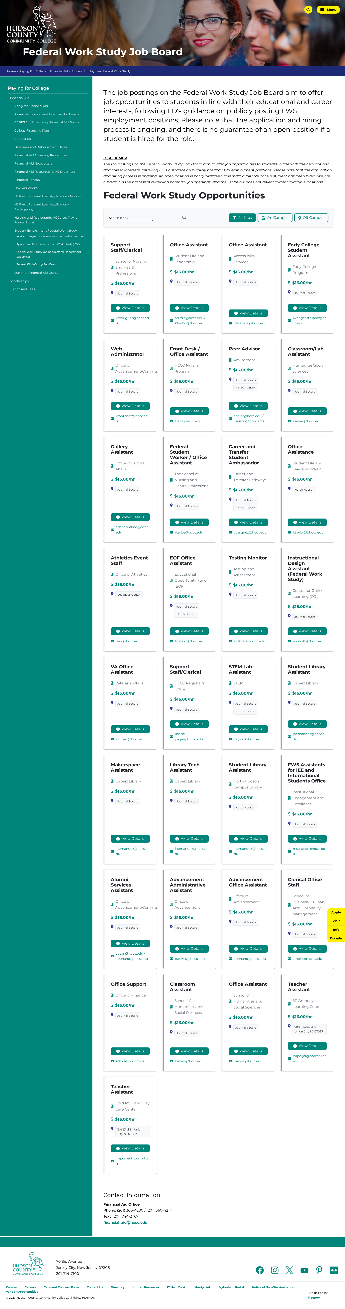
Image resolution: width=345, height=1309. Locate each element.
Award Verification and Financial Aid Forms (46, 114)
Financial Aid (59, 71)
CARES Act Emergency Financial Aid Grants (46, 122)
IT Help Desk (176, 1287)
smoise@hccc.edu (307, 959)
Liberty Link (202, 1287)
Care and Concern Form (61, 1287)
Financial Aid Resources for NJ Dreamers (44, 172)
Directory (117, 1287)
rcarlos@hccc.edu (189, 532)
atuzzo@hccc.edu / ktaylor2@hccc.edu (190, 320)
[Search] (184, 217)
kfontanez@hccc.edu (132, 418)
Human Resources (145, 1287)
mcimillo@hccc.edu (309, 641)
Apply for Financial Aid (31, 106)
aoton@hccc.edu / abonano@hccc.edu (132, 956)
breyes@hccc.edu (307, 421)
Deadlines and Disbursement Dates (40, 147)
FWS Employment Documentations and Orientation (50, 236)
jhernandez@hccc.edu (309, 736)
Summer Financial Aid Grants (36, 273)
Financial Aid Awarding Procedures (40, 155)
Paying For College (32, 71)
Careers (30, 1287)
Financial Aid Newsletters (33, 163)
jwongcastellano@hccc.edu (309, 320)
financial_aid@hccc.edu (125, 1222)
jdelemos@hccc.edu (250, 323)
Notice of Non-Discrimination (273, 1287)
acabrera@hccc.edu (249, 641)
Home (11, 71)
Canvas (11, 1287)
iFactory (314, 1297)
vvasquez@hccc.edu (250, 532)
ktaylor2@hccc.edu (308, 532)
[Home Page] (32, 24)
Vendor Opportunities (22, 1291)
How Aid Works (25, 188)
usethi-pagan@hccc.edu (189, 736)
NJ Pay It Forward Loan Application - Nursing (48, 196)
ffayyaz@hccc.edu (248, 739)
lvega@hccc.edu (188, 421)
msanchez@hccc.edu (309, 851)
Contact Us (22, 139)
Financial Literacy (27, 180)
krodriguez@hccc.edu (132, 320)
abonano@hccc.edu (250, 959)
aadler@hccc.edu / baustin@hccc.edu (249, 418)
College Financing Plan (31, 130)
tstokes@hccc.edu (190, 959)
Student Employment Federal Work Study (101, 71)
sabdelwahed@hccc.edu (132, 529)
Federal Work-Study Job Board (36, 264)
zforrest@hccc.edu (131, 739)
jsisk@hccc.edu (128, 641)
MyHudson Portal (231, 1287)
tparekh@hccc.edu (190, 641)
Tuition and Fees (22, 289)
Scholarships (19, 281)
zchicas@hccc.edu (130, 1061)
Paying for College (28, 88)
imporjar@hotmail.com (309, 1058)
